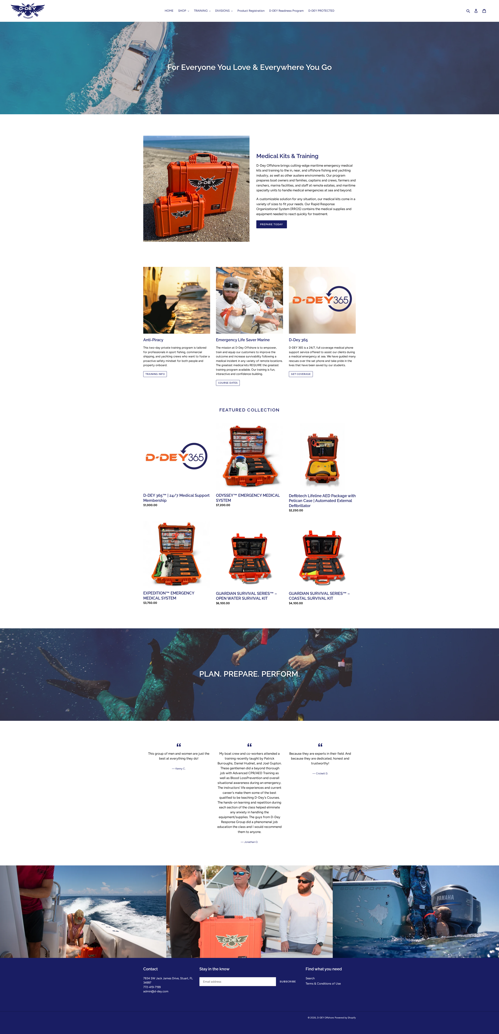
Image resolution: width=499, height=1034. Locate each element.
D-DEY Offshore (325, 1017)
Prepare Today (271, 224)
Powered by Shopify (345, 1017)
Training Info (155, 374)
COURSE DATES (228, 383)
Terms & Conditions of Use (323, 983)
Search (310, 978)
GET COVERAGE (301, 374)
